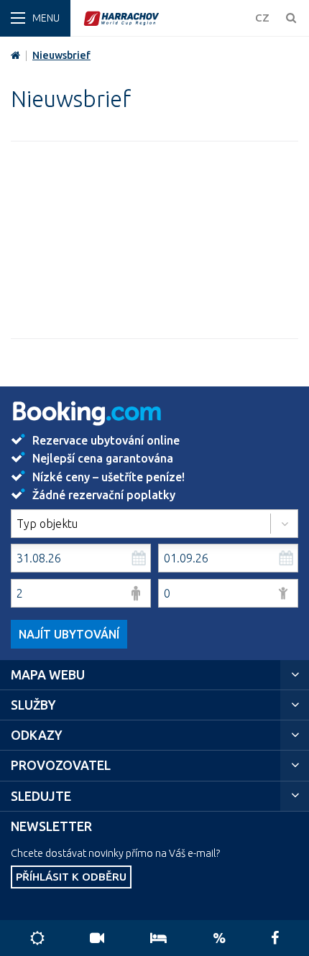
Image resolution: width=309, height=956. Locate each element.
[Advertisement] (154, 240)
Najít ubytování (69, 634)
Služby (33, 705)
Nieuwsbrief (61, 55)
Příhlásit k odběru (71, 877)
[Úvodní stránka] (165, 18)
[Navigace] (35, 18)
